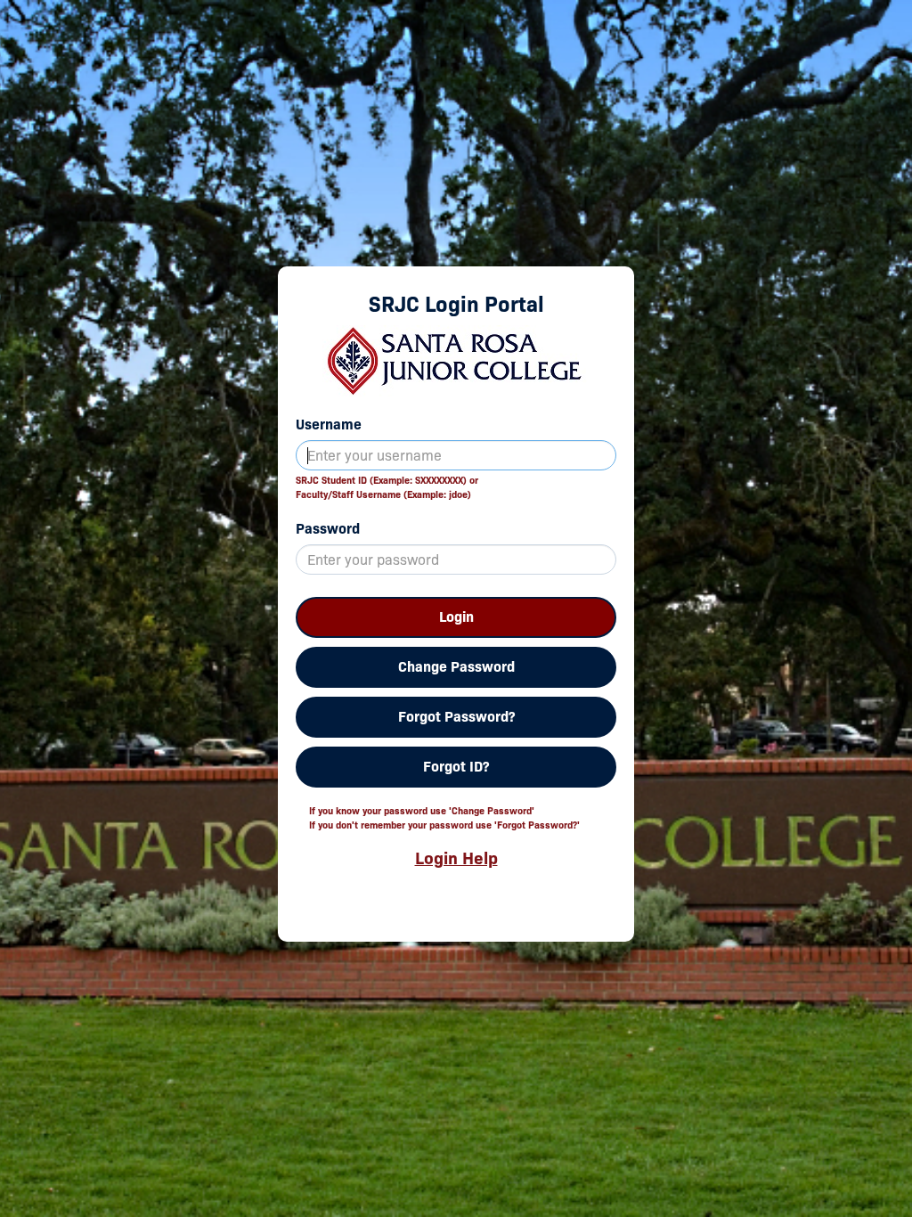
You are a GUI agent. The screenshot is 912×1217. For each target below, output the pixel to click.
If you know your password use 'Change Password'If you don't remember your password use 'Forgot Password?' (444, 818)
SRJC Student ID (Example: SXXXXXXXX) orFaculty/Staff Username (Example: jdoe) (387, 487)
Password (328, 528)
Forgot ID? (456, 766)
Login (456, 616)
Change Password (456, 666)
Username (329, 424)
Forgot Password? (456, 716)
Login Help (456, 858)
